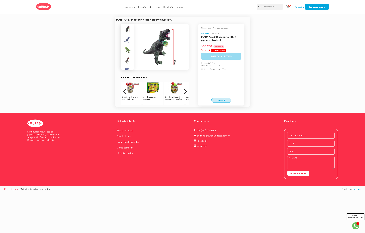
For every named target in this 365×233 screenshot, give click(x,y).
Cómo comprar (125, 147)
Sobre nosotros (125, 130)
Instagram (201, 145)
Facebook (201, 140)
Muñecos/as (206, 28)
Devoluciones (124, 136)
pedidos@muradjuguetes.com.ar (213, 135)
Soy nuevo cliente (317, 7)
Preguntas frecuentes (128, 141)
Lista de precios (125, 153)
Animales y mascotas (221, 28)
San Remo (205, 33)
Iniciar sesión (298, 7)
